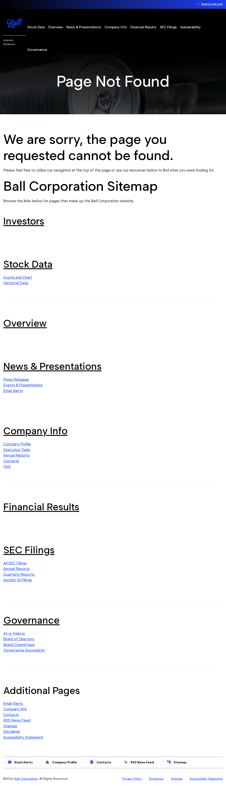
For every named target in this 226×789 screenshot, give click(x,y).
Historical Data (15, 283)
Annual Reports (16, 455)
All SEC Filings (15, 563)
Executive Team (16, 450)
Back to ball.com (212, 4)
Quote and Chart (17, 277)
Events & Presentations (23, 385)
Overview (55, 27)
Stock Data (36, 27)
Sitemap (10, 726)
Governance (37, 50)
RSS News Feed (16, 720)
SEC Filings (168, 27)
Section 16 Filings (17, 580)
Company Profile (17, 444)
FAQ (7, 466)
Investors (23, 221)
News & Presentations (83, 27)
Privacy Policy (132, 778)
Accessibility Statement (23, 737)
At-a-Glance (14, 633)
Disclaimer (11, 731)
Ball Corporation (26, 778)
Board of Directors (18, 639)
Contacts (11, 461)
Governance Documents (24, 650)
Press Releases (16, 379)
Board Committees (19, 644)
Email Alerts (13, 391)
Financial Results (143, 27)
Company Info (116, 27)
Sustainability (190, 27)
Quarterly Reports (18, 574)
